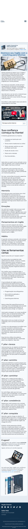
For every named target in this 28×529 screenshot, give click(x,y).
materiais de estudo (7, 472)
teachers (14, 470)
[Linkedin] (2, 507)
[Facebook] (5, 507)
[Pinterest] (20, 507)
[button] (25, 21)
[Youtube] (8, 507)
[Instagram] (11, 507)
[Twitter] (14, 507)
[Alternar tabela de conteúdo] (23, 123)
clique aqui (23, 49)
